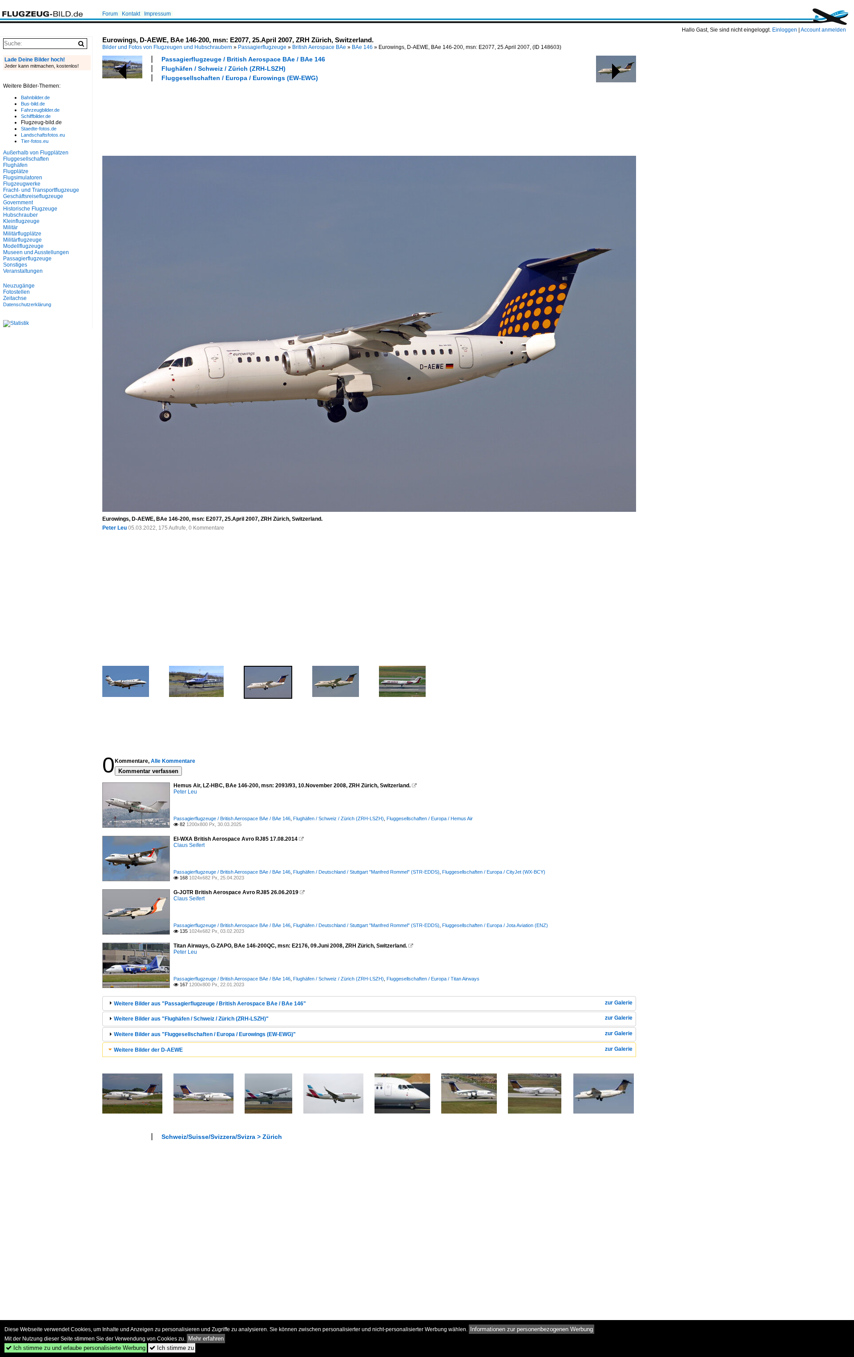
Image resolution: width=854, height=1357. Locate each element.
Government (18, 202)
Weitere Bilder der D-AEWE (148, 1050)
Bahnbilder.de (35, 97)
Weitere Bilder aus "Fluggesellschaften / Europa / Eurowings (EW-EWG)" (205, 1034)
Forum (110, 14)
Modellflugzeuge (23, 246)
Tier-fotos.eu (34, 141)
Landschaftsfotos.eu (43, 135)
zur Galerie (618, 1003)
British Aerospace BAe (319, 47)
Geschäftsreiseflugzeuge (33, 196)
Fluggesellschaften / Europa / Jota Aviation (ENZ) (495, 925)
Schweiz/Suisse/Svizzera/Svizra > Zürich (221, 1136)
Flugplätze (15, 171)
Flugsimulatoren (22, 177)
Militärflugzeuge (22, 240)
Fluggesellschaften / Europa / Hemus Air (430, 818)
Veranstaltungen (23, 271)
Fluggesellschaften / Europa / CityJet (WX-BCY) (493, 872)
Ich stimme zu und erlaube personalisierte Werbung (75, 1348)
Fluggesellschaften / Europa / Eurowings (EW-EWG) (239, 77)
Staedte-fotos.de (38, 128)
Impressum (157, 14)
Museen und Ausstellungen (36, 252)
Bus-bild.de (33, 103)
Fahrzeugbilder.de (40, 110)
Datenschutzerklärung (27, 304)
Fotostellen (16, 292)
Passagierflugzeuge (262, 47)
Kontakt (131, 14)
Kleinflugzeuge (21, 221)
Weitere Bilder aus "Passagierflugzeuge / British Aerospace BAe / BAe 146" (210, 1004)
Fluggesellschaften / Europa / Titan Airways (433, 978)
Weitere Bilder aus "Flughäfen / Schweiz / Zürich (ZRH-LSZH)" (191, 1019)
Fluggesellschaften (26, 159)
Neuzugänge (19, 286)
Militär (10, 227)
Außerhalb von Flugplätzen (35, 153)
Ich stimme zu (171, 1348)
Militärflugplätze (22, 234)
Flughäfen (15, 165)
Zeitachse (15, 298)
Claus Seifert (189, 845)
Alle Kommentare (173, 761)
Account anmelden (823, 30)
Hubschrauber (20, 215)
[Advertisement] (264, 117)
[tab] (369, 1003)
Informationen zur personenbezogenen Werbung (531, 1329)
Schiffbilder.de (36, 116)
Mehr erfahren (206, 1338)
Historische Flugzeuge (30, 209)
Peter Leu (114, 528)
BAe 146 (362, 47)
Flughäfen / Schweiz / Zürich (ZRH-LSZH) (223, 68)
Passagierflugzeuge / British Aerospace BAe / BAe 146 (243, 59)
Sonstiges (15, 265)
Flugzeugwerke (21, 184)
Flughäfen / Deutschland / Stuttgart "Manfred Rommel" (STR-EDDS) (366, 872)
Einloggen (784, 30)
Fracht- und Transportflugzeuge (41, 190)
